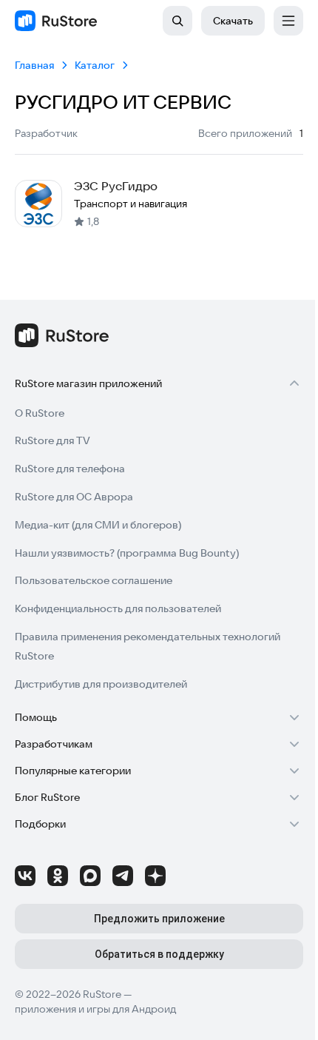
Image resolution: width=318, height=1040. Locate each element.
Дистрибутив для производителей (101, 684)
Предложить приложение (159, 919)
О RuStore (39, 413)
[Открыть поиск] (177, 21)
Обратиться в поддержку (159, 954)
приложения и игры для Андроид (95, 1009)
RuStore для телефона (70, 468)
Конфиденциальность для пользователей (118, 608)
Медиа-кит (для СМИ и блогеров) (98, 524)
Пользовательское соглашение (93, 580)
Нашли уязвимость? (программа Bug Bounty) (127, 553)
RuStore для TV (52, 440)
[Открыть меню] (288, 21)
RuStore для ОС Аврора (74, 496)
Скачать (233, 20)
